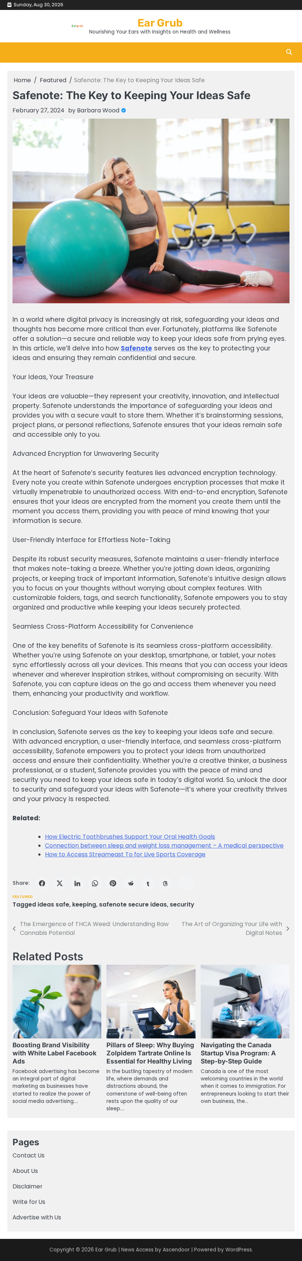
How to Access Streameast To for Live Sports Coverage (125, 854)
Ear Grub (160, 23)
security (182, 904)
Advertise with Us (37, 1217)
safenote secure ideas (133, 904)
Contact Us (29, 1155)
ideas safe (53, 904)
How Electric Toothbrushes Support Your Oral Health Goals (130, 836)
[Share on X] (60, 883)
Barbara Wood (98, 110)
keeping (84, 904)
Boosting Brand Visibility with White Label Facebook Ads (54, 1053)
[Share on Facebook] (42, 883)
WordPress (238, 1249)
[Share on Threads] (166, 883)
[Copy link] (185, 883)
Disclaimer (27, 1186)
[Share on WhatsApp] (95, 883)
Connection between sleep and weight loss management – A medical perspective (164, 845)
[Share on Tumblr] (148, 883)
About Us (25, 1171)
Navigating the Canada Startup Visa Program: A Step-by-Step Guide (238, 1053)
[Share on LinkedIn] (77, 883)
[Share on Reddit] (130, 883)
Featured (23, 897)
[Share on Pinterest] (113, 883)
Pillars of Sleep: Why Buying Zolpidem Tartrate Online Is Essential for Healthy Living (150, 1053)
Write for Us (29, 1202)
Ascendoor (176, 1249)
